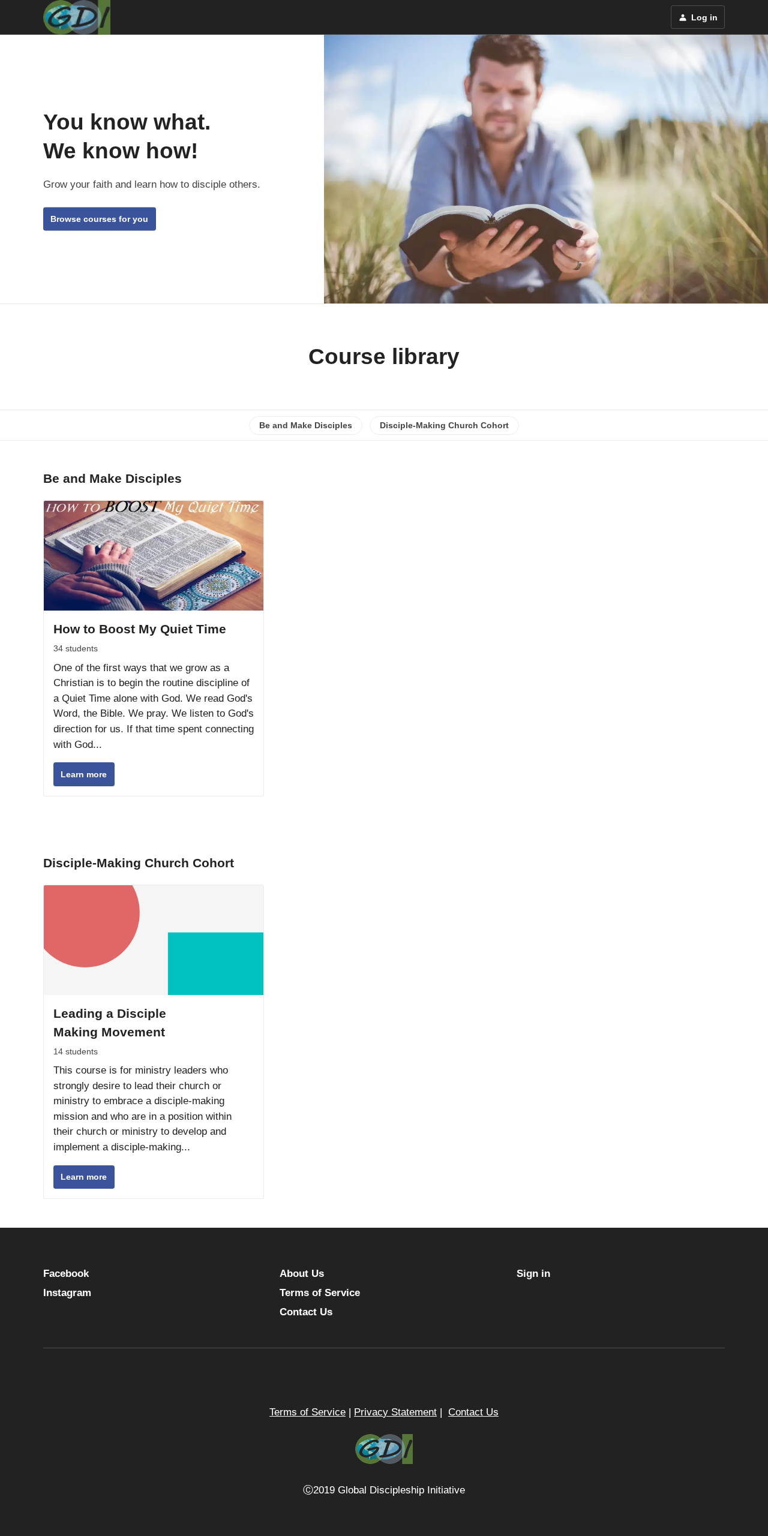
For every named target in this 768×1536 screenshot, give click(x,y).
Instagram (67, 1292)
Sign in (533, 1273)
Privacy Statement (395, 1412)
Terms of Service (320, 1292)
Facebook (66, 1273)
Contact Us (306, 1312)
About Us (302, 1273)
